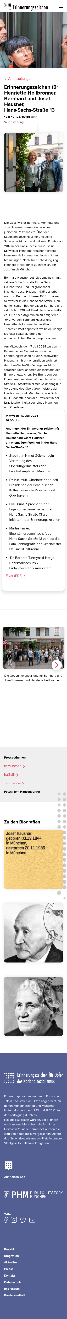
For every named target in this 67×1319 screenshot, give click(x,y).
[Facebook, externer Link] (6, 1220)
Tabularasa (12, 783)
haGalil (9, 775)
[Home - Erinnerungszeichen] (26, 6)
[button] (60, 7)
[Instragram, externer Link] (14, 1220)
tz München (12, 766)
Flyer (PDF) (14, 576)
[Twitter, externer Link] (23, 1221)
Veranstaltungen (20, 79)
